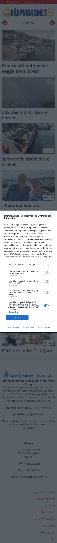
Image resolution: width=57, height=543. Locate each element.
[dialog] (28, 272)
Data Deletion (13, 327)
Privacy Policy (44, 327)
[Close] (51, 216)
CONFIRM (17, 317)
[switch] (46, 272)
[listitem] (28, 266)
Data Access (28, 327)
